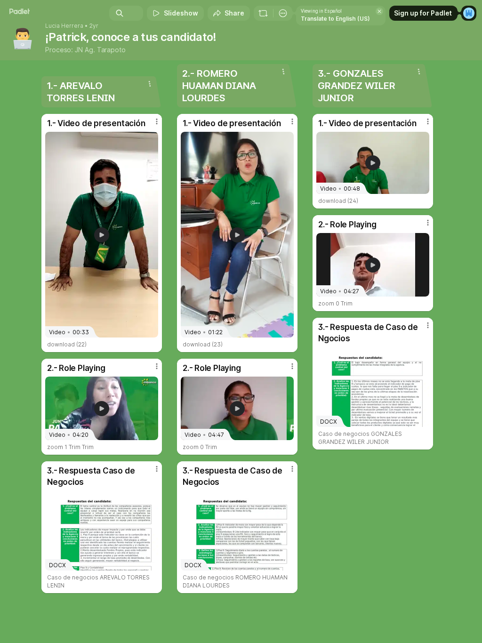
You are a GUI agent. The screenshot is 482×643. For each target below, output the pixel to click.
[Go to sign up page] (468, 13)
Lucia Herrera (64, 26)
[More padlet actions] (282, 13)
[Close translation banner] (379, 11)
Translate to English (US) (335, 18)
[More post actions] (150, 125)
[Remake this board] (263, 13)
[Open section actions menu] (149, 84)
